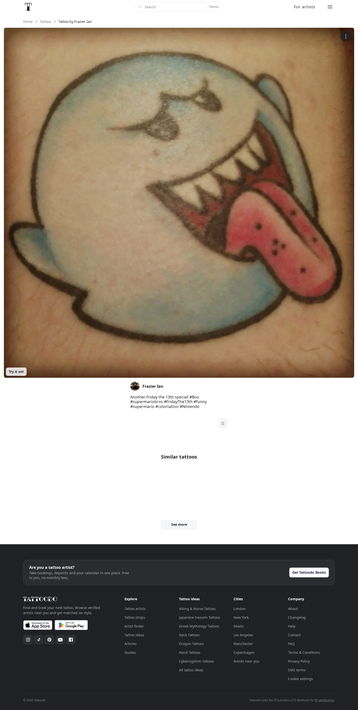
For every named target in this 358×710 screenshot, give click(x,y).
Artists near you (246, 661)
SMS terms (297, 670)
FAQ (291, 643)
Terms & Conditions (304, 652)
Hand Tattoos (189, 652)
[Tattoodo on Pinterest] (49, 640)
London (240, 608)
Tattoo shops (134, 617)
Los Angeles (243, 635)
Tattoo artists (135, 608)
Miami (239, 626)
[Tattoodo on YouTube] (60, 640)
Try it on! (16, 371)
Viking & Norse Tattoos (197, 608)
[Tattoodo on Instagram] (28, 640)
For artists (304, 6)
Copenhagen (244, 652)
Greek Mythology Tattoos (199, 626)
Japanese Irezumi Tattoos (199, 617)
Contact (294, 635)
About (293, 608)
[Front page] (28, 7)
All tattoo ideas (191, 670)
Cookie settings (300, 678)
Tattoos (214, 7)
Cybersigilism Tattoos (196, 661)
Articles (130, 643)
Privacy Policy (299, 661)
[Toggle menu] (330, 7)
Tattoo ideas (134, 635)
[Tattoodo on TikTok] (39, 640)
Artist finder (134, 626)
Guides (130, 652)
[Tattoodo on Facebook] (71, 640)
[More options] (345, 36)
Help (292, 626)
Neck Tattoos (189, 635)
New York (241, 617)
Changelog (297, 617)
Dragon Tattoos (191, 643)
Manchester (243, 643)
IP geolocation (324, 700)
